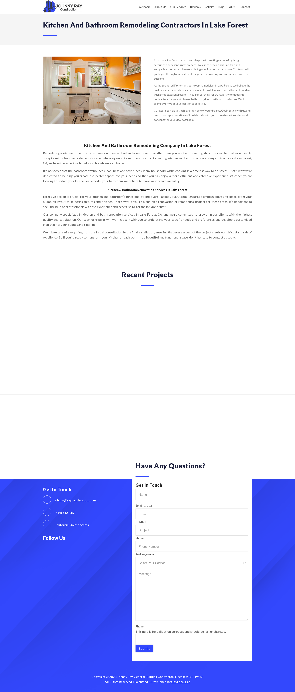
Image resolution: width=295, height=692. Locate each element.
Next (245, 339)
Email (144, 505)
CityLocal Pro (180, 682)
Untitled (141, 522)
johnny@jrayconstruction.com (75, 500)
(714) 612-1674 (66, 512)
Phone (140, 538)
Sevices (145, 554)
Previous (50, 339)
